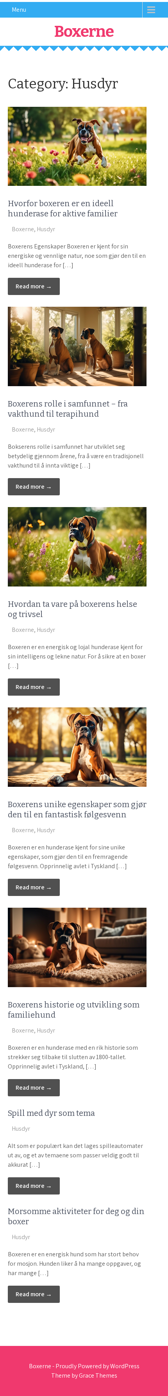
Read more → (34, 286)
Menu (19, 9)
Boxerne (84, 31)
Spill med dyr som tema (51, 1113)
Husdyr (46, 229)
